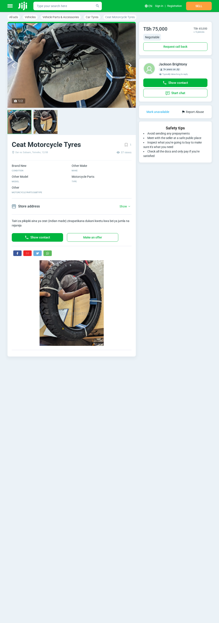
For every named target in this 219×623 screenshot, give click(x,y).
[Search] (97, 6)
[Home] (23, 6)
